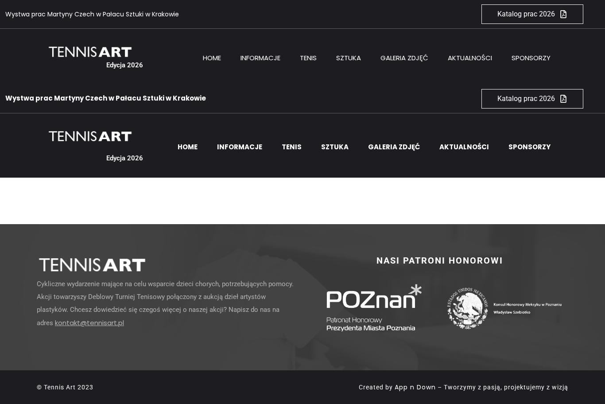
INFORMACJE (260, 57)
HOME (212, 57)
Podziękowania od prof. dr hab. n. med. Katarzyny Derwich (94, 14)
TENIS (308, 57)
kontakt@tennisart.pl (89, 322)
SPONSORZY (531, 57)
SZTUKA (348, 57)
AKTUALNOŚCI (470, 57)
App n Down (415, 387)
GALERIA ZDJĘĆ (404, 57)
